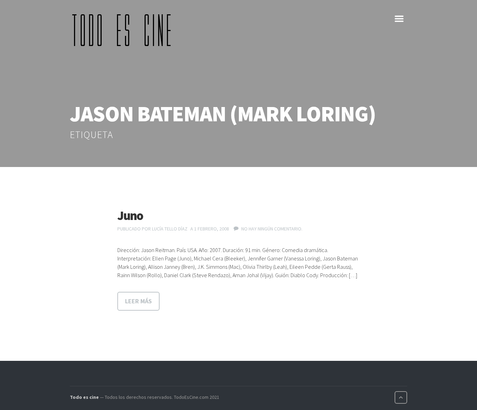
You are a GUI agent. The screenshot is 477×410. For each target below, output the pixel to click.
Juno (130, 215)
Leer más (138, 301)
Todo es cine (84, 397)
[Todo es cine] (124, 30)
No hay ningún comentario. (271, 229)
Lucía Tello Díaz (170, 229)
